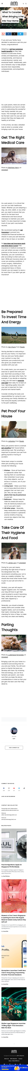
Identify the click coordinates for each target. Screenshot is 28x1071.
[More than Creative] (14, 1067)
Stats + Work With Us (14, 1060)
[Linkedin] (20, 33)
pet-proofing (6, 448)
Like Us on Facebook (8, 796)
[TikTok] (24, 789)
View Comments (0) (14, 747)
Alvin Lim (6, 1058)
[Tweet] (14, 33)
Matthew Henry (13, 167)
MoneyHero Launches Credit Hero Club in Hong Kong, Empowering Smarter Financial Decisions (13, 972)
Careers (20, 1058)
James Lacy (12, 563)
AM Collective (13, 1058)
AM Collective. (20, 1055)
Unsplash (4, 170)
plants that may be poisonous (15, 495)
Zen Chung (12, 347)
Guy (14, 738)
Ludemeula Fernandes (16, 655)
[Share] (8, 33)
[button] (2, 3)
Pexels (22, 347)
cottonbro (11, 441)
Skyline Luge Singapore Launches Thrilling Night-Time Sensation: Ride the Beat (13, 1025)
